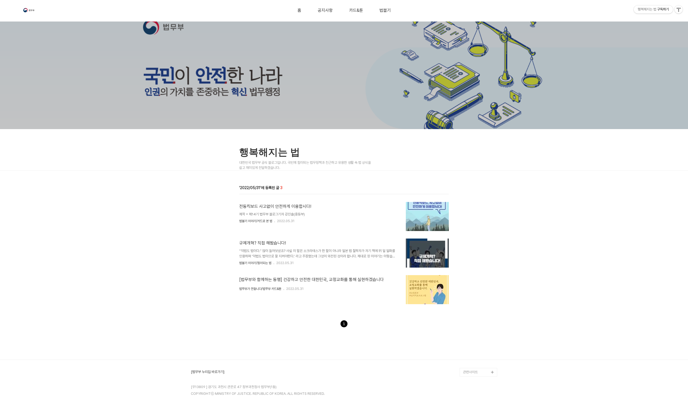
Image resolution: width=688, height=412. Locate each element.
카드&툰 (356, 10)
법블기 (385, 10)
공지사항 (325, 10)
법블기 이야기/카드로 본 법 (255, 221)
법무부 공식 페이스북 (477, 346)
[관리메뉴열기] (679, 9)
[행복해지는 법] (29, 11)
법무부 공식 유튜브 (476, 338)
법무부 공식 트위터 (476, 355)
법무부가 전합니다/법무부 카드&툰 (260, 289)
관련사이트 (470, 372)
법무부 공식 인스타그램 (478, 363)
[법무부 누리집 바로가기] (207, 372)
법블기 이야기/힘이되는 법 (255, 263)
